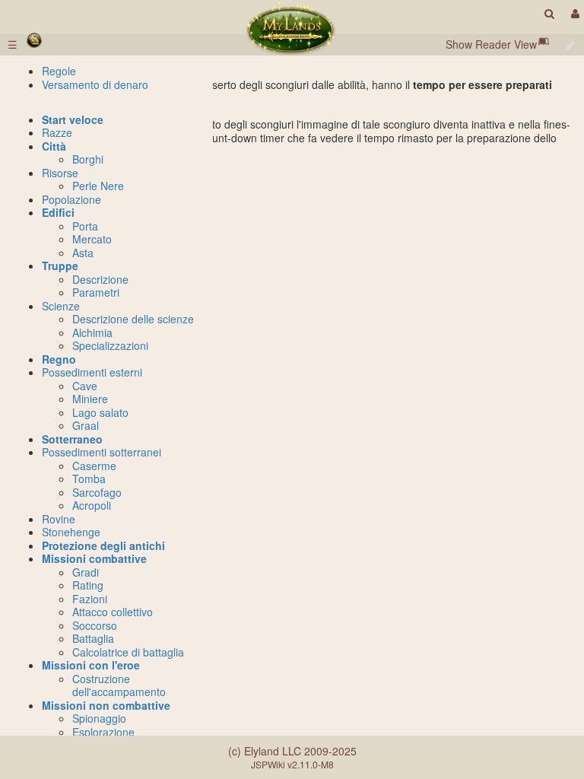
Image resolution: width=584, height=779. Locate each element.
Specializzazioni (110, 345)
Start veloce (72, 119)
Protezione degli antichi (103, 545)
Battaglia (93, 638)
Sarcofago (97, 492)
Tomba (89, 478)
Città (54, 146)
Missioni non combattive (106, 705)
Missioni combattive (94, 558)
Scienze (61, 305)
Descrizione (100, 279)
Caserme (94, 465)
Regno (59, 359)
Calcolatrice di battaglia (128, 652)
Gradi (85, 572)
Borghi (87, 159)
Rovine (58, 518)
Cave (84, 385)
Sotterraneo (72, 439)
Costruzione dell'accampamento (119, 685)
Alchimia (92, 332)
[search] (549, 13)
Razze (57, 132)
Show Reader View (491, 44)
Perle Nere (98, 185)
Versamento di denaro (95, 84)
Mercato (92, 238)
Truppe (60, 265)
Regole (59, 70)
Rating (87, 585)
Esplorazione (103, 731)
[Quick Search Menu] (549, 13)
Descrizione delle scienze (133, 318)
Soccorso (94, 625)
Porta (85, 226)
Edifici (58, 212)
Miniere (90, 398)
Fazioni (89, 598)
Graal (85, 425)
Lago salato (100, 412)
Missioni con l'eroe (91, 664)
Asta (83, 252)
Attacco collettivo (112, 611)
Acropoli (91, 505)
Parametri (95, 292)
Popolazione (71, 199)
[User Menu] (573, 13)
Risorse (60, 172)
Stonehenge (71, 531)
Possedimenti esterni (92, 372)
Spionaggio (99, 718)
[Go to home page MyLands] (291, 29)
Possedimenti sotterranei (101, 451)
